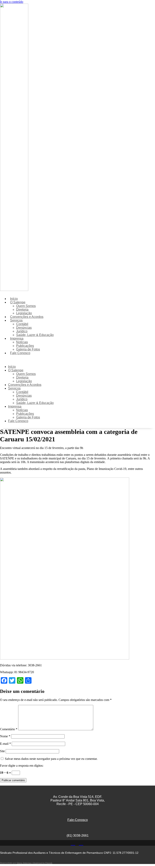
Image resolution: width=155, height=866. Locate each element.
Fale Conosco (20, 353)
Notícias (22, 342)
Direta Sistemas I (25, 863)
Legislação (24, 313)
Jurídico (21, 331)
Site (2, 751)
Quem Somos (26, 306)
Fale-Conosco (77, 820)
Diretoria (22, 309)
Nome (5, 736)
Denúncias (24, 327)
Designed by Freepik (42, 863)
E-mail (5, 743)
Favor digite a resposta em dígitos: (21, 765)
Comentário (8, 729)
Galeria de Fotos (28, 349)
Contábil (22, 324)
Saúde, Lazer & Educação (35, 335)
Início (14, 298)
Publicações (25, 345)
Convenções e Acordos (26, 316)
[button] (61, 360)
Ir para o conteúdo (11, 1)
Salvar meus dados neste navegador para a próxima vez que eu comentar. (51, 758)
